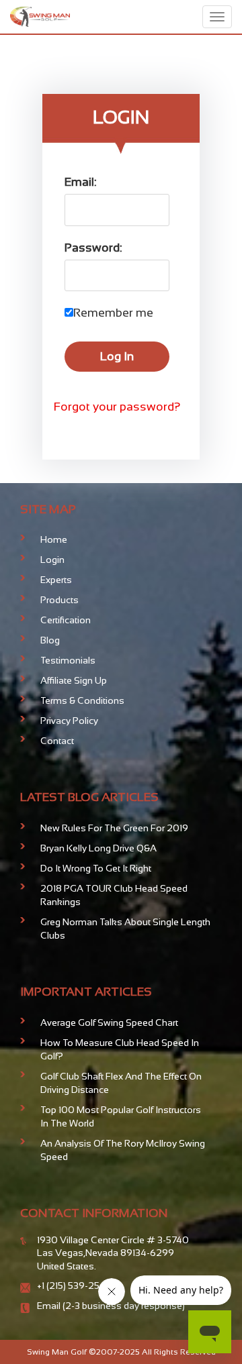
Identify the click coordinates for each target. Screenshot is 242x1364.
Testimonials (67, 660)
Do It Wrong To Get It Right (95, 868)
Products (59, 599)
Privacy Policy (69, 720)
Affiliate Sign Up (73, 680)
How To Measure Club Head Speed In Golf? (119, 1049)
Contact (57, 740)
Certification (65, 620)
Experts (56, 579)
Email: (81, 182)
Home (53, 539)
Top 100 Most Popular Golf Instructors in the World (120, 1116)
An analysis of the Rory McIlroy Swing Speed (122, 1150)
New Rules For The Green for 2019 (114, 828)
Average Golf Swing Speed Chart (109, 1022)
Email (50, 1305)
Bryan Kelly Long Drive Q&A (98, 848)
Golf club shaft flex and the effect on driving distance (121, 1083)
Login (52, 559)
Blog (50, 640)
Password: (93, 247)
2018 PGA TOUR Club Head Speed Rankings (114, 895)
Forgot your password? (117, 406)
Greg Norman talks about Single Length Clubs (125, 928)
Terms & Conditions (82, 700)
